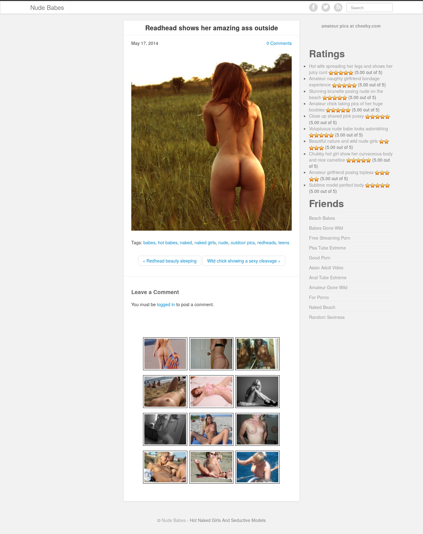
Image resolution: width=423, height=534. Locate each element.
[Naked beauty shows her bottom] (211, 466)
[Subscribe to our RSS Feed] (338, 7)
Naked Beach (322, 307)
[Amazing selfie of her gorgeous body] (257, 353)
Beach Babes (322, 218)
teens (283, 242)
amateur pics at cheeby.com (351, 26)
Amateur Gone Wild (328, 287)
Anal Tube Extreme (328, 277)
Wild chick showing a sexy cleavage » (244, 261)
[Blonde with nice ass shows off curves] (165, 353)
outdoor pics (243, 242)
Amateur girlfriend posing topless (341, 172)
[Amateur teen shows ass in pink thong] (211, 353)
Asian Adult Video (326, 267)
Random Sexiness (327, 317)
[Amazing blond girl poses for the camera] (257, 391)
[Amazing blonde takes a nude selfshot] (165, 429)
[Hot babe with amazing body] (211, 391)
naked (186, 242)
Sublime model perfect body (336, 185)
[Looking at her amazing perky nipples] (165, 391)
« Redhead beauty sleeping (170, 261)
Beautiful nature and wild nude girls (343, 141)
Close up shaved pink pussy (336, 116)
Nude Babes (47, 7)
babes (149, 242)
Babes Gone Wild (326, 228)
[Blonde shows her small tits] (257, 429)
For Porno (319, 297)
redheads (266, 242)
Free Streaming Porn (329, 238)
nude (223, 242)
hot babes (167, 242)
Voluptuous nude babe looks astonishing (348, 128)
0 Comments (279, 43)
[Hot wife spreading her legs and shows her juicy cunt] (211, 429)
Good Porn (319, 257)
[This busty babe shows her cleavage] (257, 466)
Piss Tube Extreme (327, 248)
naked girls (205, 242)
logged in (166, 304)
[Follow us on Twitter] (325, 7)
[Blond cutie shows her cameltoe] (165, 466)
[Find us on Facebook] (313, 7)
